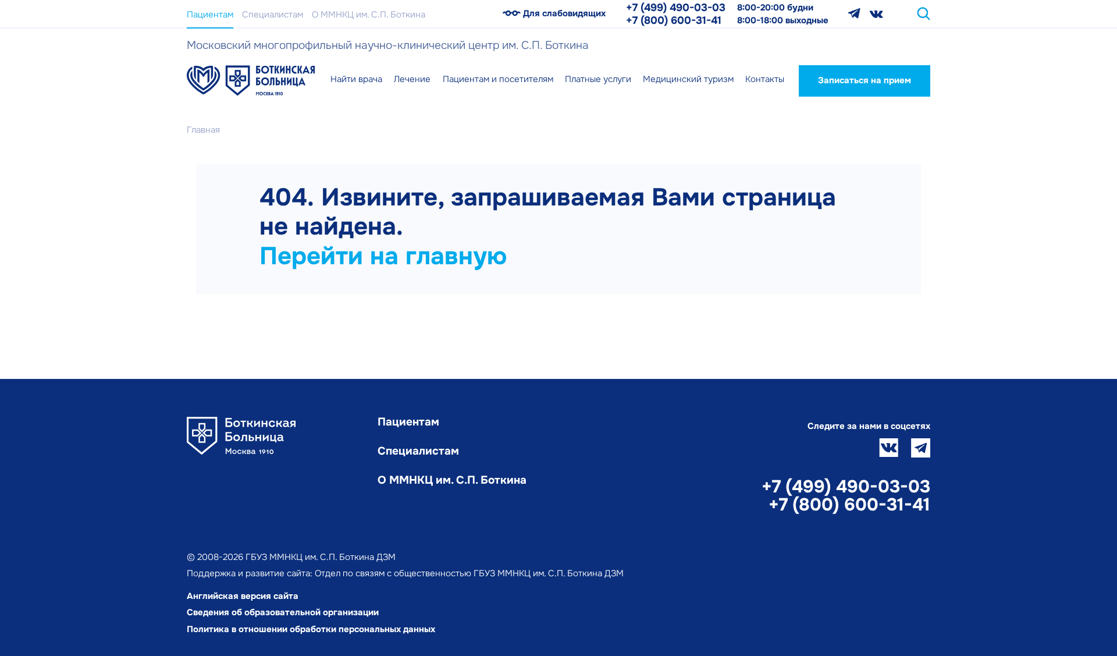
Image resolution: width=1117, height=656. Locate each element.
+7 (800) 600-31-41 (673, 20)
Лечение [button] (412, 79)
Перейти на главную (383, 256)
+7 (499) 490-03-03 (675, 7)
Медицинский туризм (688, 79)
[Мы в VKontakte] (876, 13)
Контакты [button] (764, 79)
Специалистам (272, 14)
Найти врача (356, 79)
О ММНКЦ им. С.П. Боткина (368, 14)
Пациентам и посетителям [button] (498, 79)
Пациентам (210, 14)
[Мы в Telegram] (854, 13)
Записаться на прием (864, 80)
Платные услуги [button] (598, 79)
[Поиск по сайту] (923, 13)
